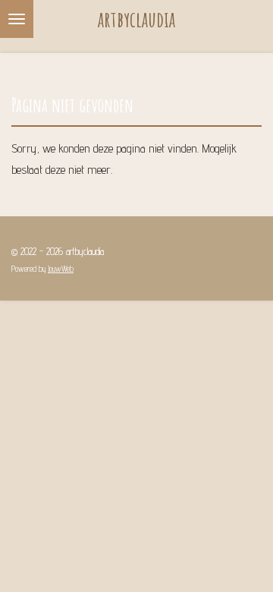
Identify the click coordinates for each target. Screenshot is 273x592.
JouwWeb (61, 269)
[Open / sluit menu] (16, 19)
